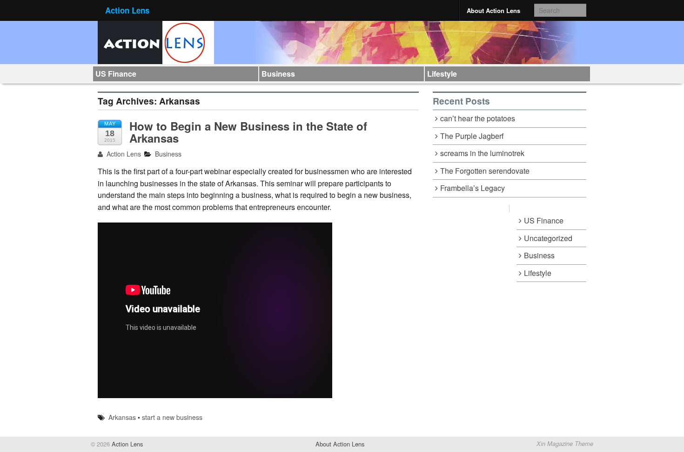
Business (278, 73)
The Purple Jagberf (471, 136)
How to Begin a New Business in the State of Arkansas (248, 132)
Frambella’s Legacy (472, 188)
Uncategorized (548, 238)
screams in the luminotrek (482, 153)
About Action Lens (493, 10)
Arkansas (122, 417)
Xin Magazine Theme (564, 443)
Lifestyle (442, 73)
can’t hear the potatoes (477, 118)
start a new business (172, 417)
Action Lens (127, 10)
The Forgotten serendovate (485, 170)
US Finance (115, 73)
